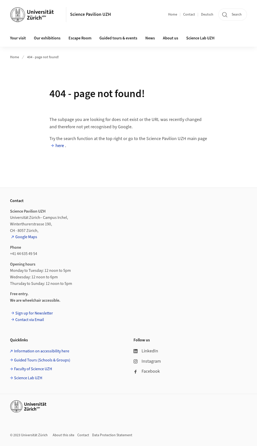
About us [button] (170, 38)
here (59, 146)
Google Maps (26, 237)
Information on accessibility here (41, 351)
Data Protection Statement (112, 435)
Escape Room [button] (80, 38)
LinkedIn (150, 351)
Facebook (151, 371)
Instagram (151, 361)
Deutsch (207, 14)
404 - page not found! (43, 57)
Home (172, 14)
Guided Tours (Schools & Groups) (42, 360)
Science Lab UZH (200, 38)
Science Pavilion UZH (90, 14)
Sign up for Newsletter (34, 313)
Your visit (18, 38)
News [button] (150, 38)
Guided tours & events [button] (118, 38)
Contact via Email (29, 320)
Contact (189, 14)
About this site (63, 435)
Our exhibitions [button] (47, 38)
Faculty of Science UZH (33, 369)
